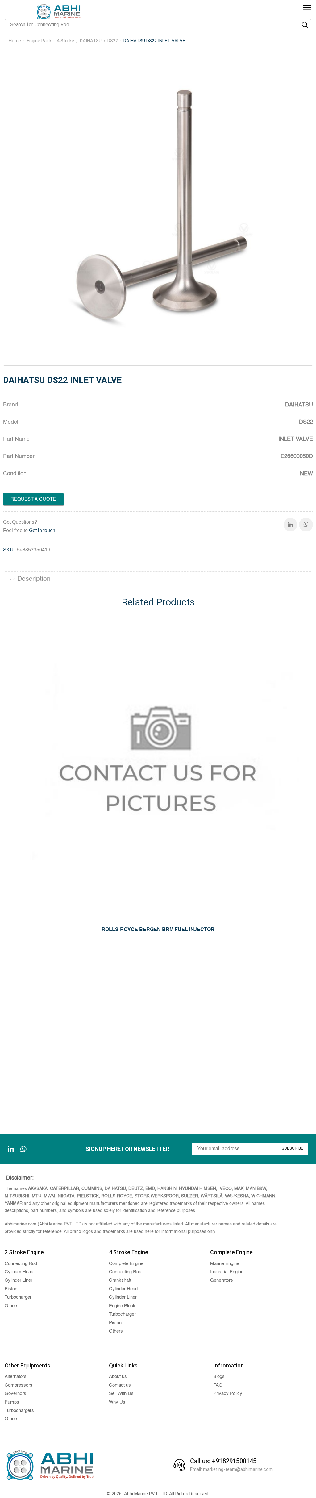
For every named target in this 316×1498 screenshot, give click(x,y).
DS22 (112, 41)
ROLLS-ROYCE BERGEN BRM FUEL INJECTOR (158, 929)
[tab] (158, 580)
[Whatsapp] (306, 524)
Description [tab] (34, 579)
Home (15, 41)
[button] (307, 8)
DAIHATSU (91, 41)
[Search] (305, 24)
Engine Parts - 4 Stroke (50, 41)
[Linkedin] (290, 524)
